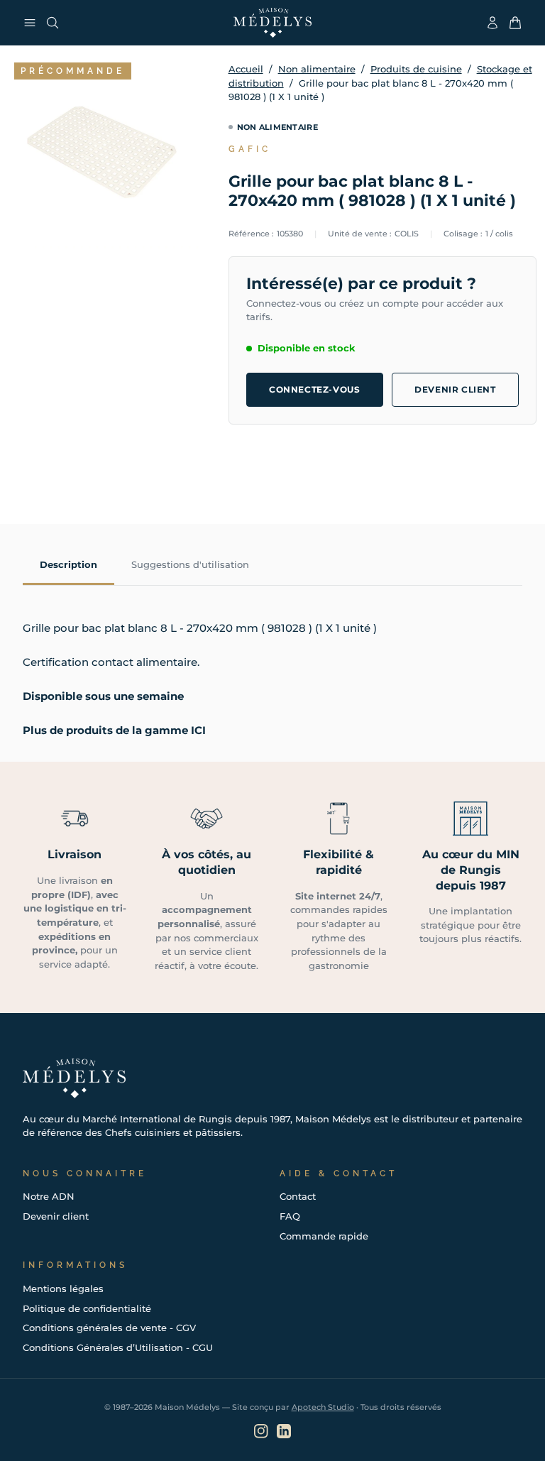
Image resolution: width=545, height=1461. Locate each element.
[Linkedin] (284, 1431)
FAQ (290, 1216)
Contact (298, 1196)
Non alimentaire (317, 69)
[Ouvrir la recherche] (52, 23)
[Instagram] (261, 1431)
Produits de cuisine (416, 69)
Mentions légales (63, 1288)
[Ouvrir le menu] (30, 23)
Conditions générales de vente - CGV (109, 1327)
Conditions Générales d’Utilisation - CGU (118, 1347)
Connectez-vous (314, 389)
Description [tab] (68, 564)
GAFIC (250, 149)
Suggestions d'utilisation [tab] (190, 564)
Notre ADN (49, 1196)
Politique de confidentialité (87, 1308)
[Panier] (515, 23)
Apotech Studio (323, 1407)
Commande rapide (324, 1236)
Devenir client (454, 389)
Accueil (246, 69)
